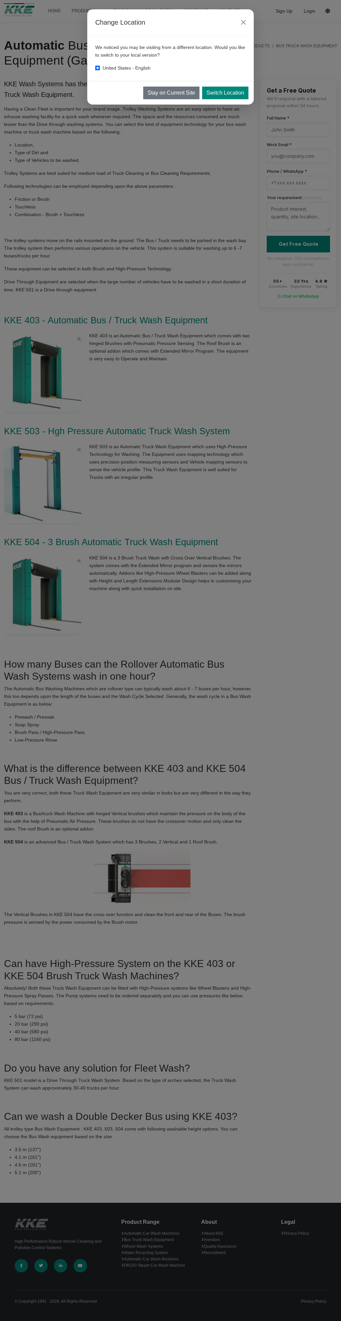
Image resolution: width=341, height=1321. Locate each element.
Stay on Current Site (171, 93)
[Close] (243, 22)
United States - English (127, 68)
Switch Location (225, 93)
